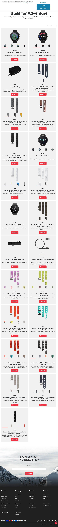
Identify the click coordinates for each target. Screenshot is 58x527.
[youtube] (47, 521)
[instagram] (38, 521)
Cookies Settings (43, 2)
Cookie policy (25, 2)
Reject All (43, 5)
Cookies (44, 500)
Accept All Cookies (43, 8)
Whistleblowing (18, 512)
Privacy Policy (45, 496)
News (16, 496)
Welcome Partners (32, 507)
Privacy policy (30, 2)
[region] (29, 5)
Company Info (18, 503)
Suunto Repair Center (5, 503)
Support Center (4, 496)
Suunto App (3, 507)
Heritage (16, 505)
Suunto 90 (17, 514)
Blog (16, 498)
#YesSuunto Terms (46, 503)
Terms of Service (46, 498)
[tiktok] (50, 521)
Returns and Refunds (47, 505)
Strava (30, 500)
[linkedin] (53, 521)
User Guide (3, 498)
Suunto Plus (31, 498)
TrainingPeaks (31, 503)
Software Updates (4, 500)
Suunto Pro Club (18, 500)
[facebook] (41, 521)
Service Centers (4, 505)
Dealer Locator (32, 496)
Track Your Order (4, 512)
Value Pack (31, 505)
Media (16, 507)
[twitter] (44, 521)
